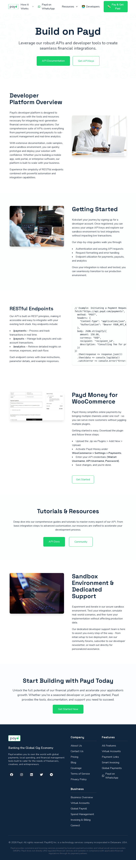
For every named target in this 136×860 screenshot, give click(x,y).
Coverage (76, 768)
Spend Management (82, 814)
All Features (109, 745)
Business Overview (82, 797)
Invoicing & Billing (81, 820)
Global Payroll (79, 808)
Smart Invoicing (110, 762)
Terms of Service (80, 774)
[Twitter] (41, 774)
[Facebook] (11, 774)
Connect (75, 825)
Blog (73, 762)
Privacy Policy (79, 779)
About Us (76, 745)
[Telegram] (51, 774)
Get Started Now (68, 709)
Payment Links (110, 757)
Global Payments (112, 768)
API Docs (54, 541)
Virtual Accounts (111, 751)
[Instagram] (21, 774)
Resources (68, 6)
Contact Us (77, 751)
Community (80, 542)
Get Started (83, 479)
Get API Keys (86, 61)
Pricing (74, 757)
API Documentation (53, 61)
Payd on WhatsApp (111, 776)
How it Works (25, 6)
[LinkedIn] (31, 774)
